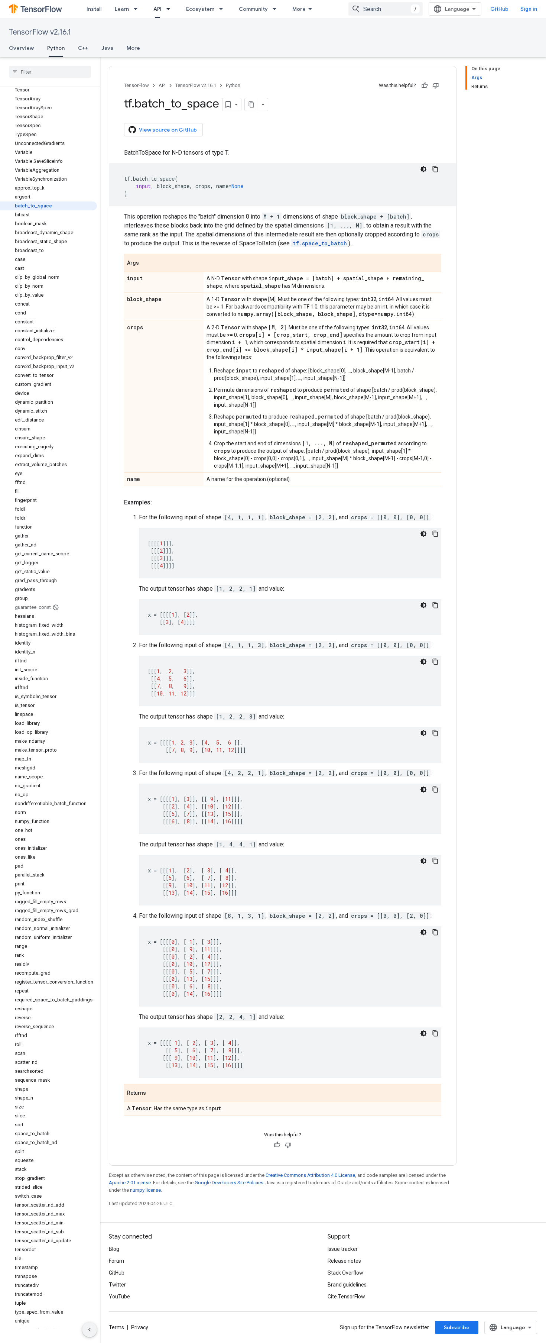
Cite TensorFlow (346, 1297)
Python (56, 48)
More (299, 9)
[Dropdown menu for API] (170, 9)
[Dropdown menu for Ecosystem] (223, 9)
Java (107, 48)
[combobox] (385, 9)
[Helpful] (424, 85)
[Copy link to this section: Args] (146, 263)
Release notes (344, 1261)
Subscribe (456, 1327)
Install (94, 9)
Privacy (139, 1327)
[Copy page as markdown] (251, 104)
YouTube (119, 1297)
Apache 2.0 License (130, 1182)
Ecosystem (200, 9)
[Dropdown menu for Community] (277, 9)
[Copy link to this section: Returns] (153, 1093)
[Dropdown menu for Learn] (138, 9)
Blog (114, 1249)
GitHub (499, 9)
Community (253, 9)
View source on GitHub (168, 129)
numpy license (145, 1190)
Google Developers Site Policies (229, 1182)
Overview (21, 48)
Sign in (528, 9)
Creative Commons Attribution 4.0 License (310, 1175)
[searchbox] (50, 72)
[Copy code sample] (435, 169)
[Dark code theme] (423, 169)
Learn (122, 9)
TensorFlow (136, 85)
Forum (116, 1261)
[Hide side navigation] (89, 1329)
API (157, 9)
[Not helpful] (435, 85)
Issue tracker (343, 1249)
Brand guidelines (347, 1285)
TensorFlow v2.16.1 (40, 32)
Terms (116, 1327)
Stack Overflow (345, 1273)
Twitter (117, 1285)
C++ (83, 48)
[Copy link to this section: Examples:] (159, 502)
